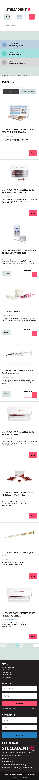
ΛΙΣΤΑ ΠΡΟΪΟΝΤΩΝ (8, 667)
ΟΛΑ (11, 91)
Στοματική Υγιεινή (17, 63)
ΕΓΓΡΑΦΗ (34, 708)
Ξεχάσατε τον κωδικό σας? (9, 708)
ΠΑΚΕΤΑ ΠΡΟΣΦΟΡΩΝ (28, 91)
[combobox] (19, 26)
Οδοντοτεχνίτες (16, 45)
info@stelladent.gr (7, 762)
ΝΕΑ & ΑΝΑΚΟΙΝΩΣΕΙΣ (9, 675)
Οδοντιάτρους (15, 54)
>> (37, 645)
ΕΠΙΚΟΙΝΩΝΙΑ (6, 672)
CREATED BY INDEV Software (19, 777)
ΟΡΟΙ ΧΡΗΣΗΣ (6, 677)
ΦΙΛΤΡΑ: (19, 87)
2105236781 (5, 759)
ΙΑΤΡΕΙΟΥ (25, 75)
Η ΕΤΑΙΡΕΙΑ (5, 670)
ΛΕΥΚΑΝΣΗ (19, 75)
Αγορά (33, 153)
